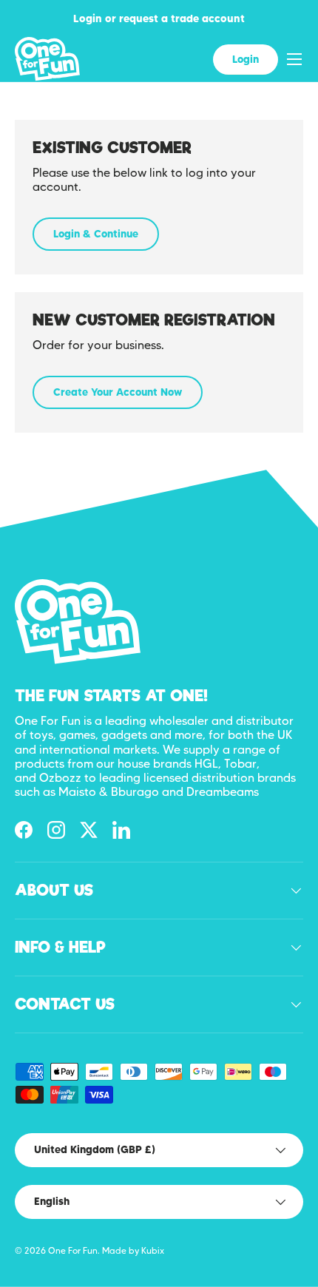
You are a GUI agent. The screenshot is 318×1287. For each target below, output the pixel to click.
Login (245, 59)
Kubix (152, 1250)
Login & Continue (95, 233)
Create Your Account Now (117, 392)
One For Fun (73, 1250)
